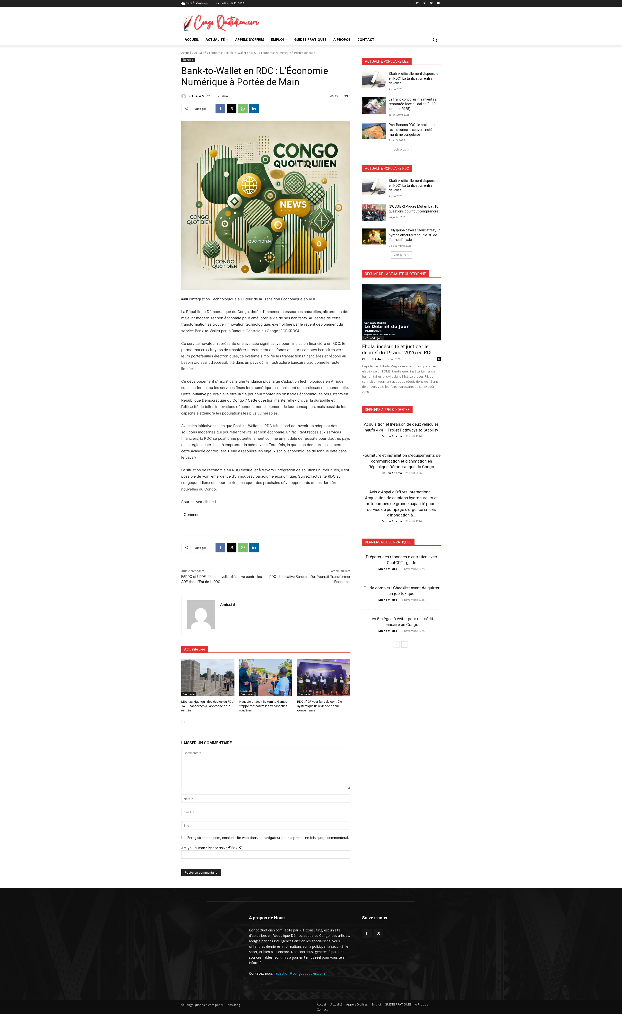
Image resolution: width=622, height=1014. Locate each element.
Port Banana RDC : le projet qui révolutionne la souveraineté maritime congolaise (412, 129)
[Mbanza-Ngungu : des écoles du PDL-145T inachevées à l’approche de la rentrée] (207, 677)
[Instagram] (418, 3)
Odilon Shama (391, 436)
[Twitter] (378, 933)
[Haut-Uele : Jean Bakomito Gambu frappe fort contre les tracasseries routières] (266, 677)
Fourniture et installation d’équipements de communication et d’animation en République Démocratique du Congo (402, 461)
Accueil (186, 53)
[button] (435, 39)
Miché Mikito (387, 569)
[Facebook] (411, 3)
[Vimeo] (431, 3)
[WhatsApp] (243, 108)
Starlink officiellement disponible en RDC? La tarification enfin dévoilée (413, 78)
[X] (424, 3)
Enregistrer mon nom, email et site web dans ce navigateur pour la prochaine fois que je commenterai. (268, 838)
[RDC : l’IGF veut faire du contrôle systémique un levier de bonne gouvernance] (323, 677)
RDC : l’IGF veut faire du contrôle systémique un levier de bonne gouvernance (319, 706)
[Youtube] (438, 3)
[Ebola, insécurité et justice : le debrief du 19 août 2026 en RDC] (401, 312)
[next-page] (192, 722)
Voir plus (400, 149)
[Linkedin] (254, 108)
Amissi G (197, 96)
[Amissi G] (184, 96)
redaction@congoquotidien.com (300, 973)
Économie (216, 53)
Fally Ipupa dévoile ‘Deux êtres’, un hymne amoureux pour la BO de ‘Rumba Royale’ (415, 235)
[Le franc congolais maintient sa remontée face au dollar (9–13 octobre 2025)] (374, 105)
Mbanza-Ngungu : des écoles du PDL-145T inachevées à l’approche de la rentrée (207, 706)
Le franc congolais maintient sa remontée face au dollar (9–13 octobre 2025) (413, 104)
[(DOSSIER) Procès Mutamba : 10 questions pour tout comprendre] (374, 212)
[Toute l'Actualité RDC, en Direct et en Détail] (220, 23)
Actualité (200, 53)
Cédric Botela (371, 359)
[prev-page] (184, 722)
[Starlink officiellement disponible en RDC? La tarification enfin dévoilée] (374, 79)
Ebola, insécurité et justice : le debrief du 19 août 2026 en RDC (397, 349)
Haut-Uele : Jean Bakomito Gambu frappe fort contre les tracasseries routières (263, 706)
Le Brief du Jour (372, 338)
